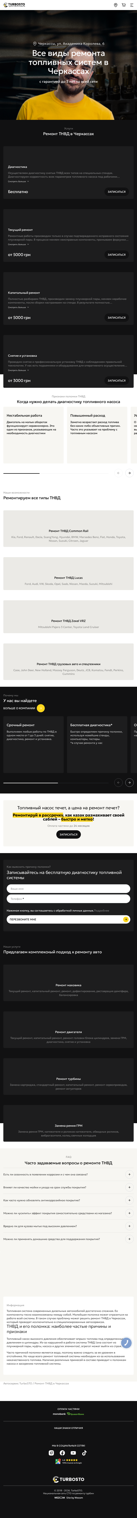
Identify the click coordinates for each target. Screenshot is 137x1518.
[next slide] (129, 473)
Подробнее (101, 910)
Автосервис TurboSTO (17, 1383)
